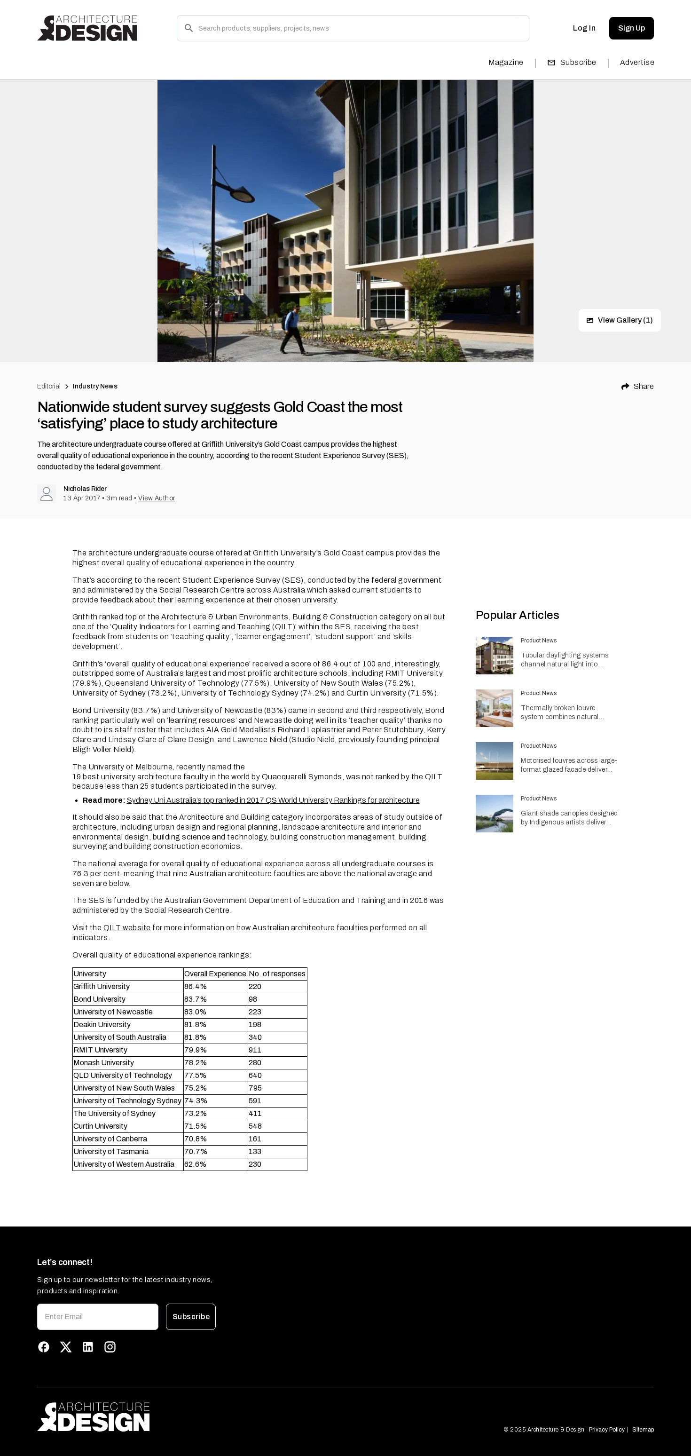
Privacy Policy (607, 1429)
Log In (584, 28)
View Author (156, 498)
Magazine (506, 62)
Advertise (637, 62)
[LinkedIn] (87, 1346)
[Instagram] (110, 1346)
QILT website (127, 928)
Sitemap (643, 1429)
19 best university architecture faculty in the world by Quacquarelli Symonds (207, 777)
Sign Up (631, 28)
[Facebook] (43, 1346)
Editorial (49, 386)
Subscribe (578, 62)
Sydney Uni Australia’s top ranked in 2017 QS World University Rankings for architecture (273, 800)
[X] (65, 1346)
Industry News (95, 386)
